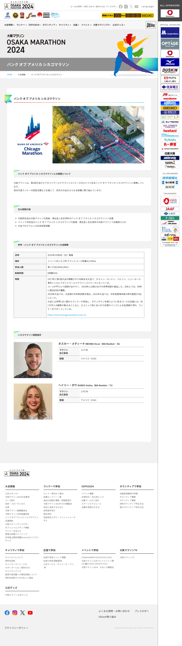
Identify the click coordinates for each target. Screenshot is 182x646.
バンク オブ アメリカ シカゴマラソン (21, 517)
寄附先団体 (10, 560)
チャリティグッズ (13, 571)
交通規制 (9, 520)
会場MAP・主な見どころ (93, 496)
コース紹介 (10, 500)
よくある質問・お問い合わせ (82, 6)
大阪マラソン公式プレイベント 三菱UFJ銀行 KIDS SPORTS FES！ (98, 562)
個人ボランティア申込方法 (132, 507)
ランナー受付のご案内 (53, 493)
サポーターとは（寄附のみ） (18, 567)
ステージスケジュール (91, 503)
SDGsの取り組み (107, 616)
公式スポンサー (12, 493)
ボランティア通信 (128, 500)
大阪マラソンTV (127, 557)
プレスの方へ (111, 6)
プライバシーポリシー (16, 627)
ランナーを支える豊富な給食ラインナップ (16, 532)
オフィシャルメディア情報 (17, 527)
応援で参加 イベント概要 (54, 557)
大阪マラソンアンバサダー (17, 524)
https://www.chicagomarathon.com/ (66, 314)
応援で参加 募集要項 (52, 560)
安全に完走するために (53, 507)
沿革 (7, 507)
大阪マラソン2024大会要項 (17, 496)
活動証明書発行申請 (129, 493)
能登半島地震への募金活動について (21, 574)
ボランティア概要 (128, 496)
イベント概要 (88, 493)
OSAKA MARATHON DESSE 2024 (96, 557)
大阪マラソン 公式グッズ (16, 594)
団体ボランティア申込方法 (132, 503)
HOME (9, 74)
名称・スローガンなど (15, 503)
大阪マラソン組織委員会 (16, 510)
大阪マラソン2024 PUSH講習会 (57, 503)
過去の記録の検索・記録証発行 (57, 500)
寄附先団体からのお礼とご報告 (19, 577)
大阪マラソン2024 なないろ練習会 (98, 567)
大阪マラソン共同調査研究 (17, 514)
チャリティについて (14, 557)
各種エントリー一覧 (52, 496)
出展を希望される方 (91, 507)
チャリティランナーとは (16, 564)
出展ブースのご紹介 (90, 500)
